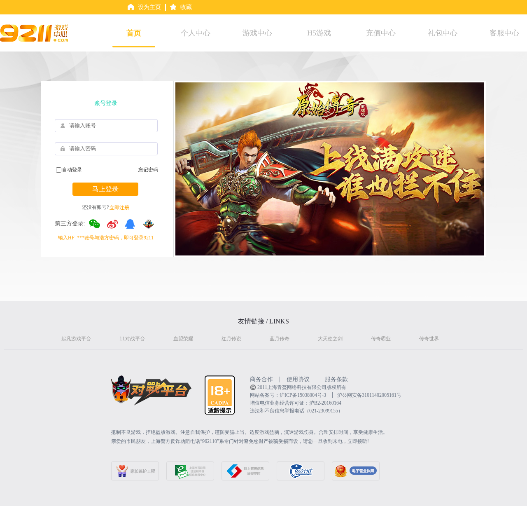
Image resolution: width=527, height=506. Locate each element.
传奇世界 (429, 339)
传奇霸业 (381, 339)
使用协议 (298, 379)
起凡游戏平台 (76, 339)
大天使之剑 (330, 339)
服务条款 (336, 379)
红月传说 (231, 339)
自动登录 (72, 170)
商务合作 (261, 379)
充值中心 (381, 33)
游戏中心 (257, 33)
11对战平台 (132, 339)
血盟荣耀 (183, 339)
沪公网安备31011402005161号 (369, 395)
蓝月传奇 (279, 339)
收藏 (186, 7)
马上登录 (105, 188)
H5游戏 (319, 33)
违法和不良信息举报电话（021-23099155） (296, 411)
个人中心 (195, 33)
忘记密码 (148, 170)
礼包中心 (442, 33)
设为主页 (149, 7)
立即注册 (119, 208)
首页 (133, 33)
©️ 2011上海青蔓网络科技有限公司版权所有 (298, 387)
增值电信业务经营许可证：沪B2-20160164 (295, 403)
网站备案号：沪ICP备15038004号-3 (288, 395)
